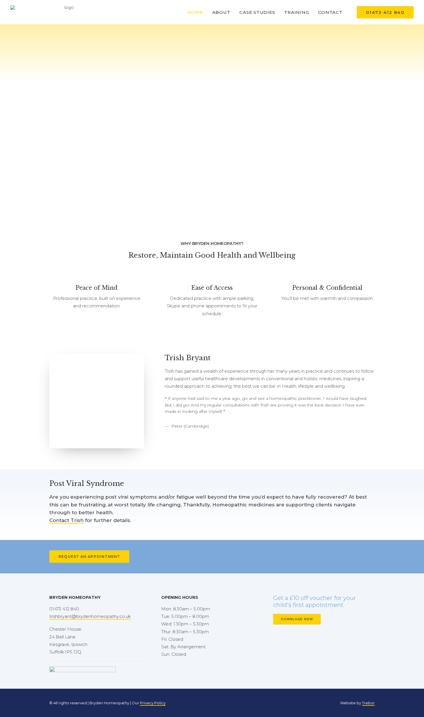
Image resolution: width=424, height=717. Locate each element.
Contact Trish (66, 520)
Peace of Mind (97, 287)
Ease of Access (212, 287)
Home (195, 12)
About (221, 12)
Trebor (368, 703)
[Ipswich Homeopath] (66, 12)
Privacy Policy (153, 703)
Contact (330, 12)
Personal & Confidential (327, 287)
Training (296, 12)
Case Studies (257, 12)
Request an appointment (89, 556)
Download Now (297, 619)
